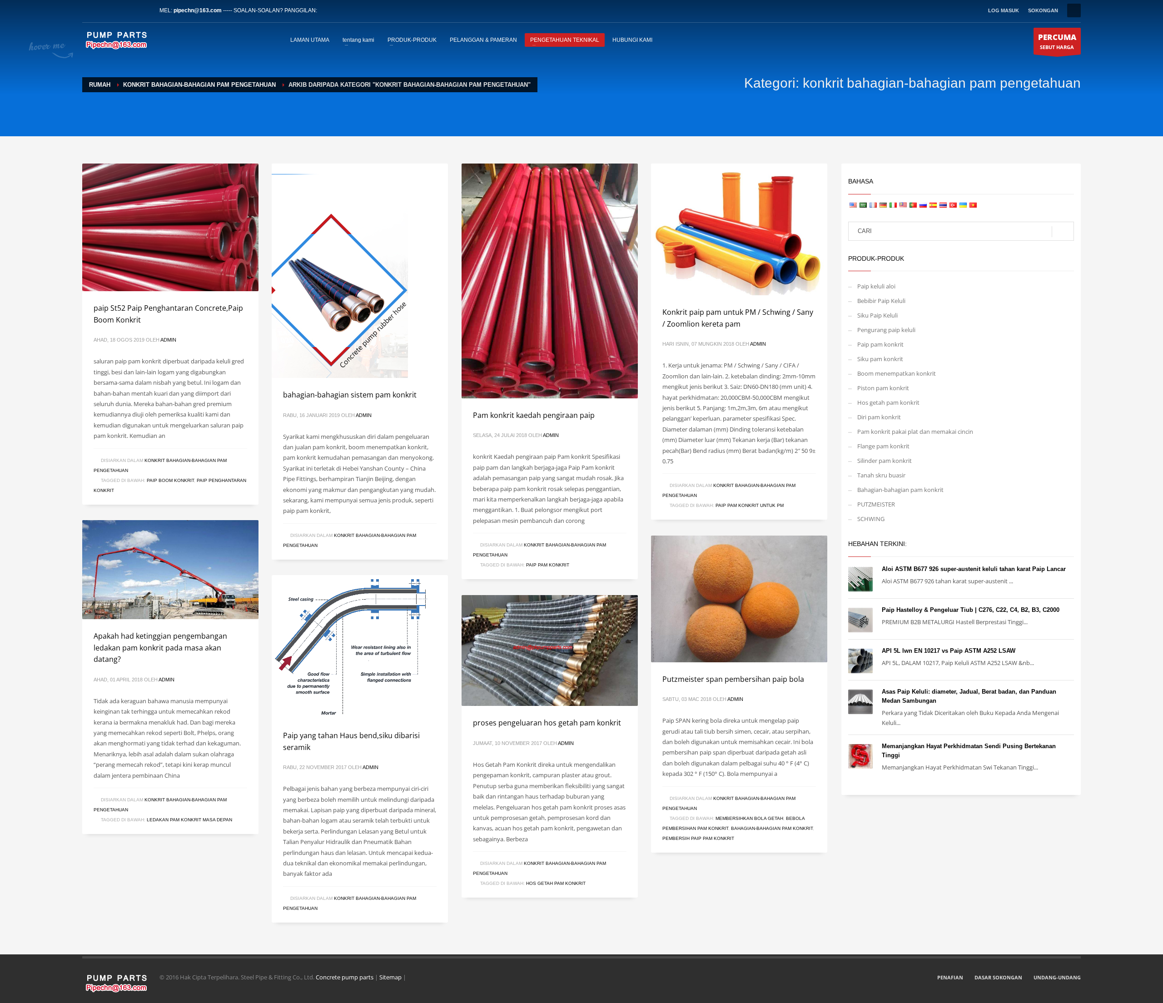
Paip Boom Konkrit (170, 480)
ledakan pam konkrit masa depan (189, 819)
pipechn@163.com (198, 10)
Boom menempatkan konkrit (896, 373)
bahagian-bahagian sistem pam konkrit (350, 395)
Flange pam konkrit (883, 446)
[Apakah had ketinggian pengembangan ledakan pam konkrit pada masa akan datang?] (170, 570)
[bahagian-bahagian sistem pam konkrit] (340, 271)
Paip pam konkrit (880, 344)
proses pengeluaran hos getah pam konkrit (547, 723)
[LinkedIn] (116, 10)
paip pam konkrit (547, 564)
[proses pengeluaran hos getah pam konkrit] (550, 650)
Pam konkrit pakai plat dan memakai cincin (915, 431)
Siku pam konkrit (880, 359)
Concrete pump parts (344, 977)
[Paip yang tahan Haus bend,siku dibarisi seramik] (351, 647)
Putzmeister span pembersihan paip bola (733, 679)
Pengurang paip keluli (886, 330)
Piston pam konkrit (883, 388)
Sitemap (390, 977)
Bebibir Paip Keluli (881, 301)
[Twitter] (102, 10)
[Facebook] (89, 10)
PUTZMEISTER (876, 504)
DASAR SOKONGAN (998, 977)
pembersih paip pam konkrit (698, 838)
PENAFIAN (950, 977)
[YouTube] (130, 10)
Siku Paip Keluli (877, 315)
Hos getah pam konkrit (556, 883)
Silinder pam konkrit (884, 461)
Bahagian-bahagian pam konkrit (772, 828)
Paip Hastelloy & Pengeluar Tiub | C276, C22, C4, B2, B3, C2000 (970, 609)
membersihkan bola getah (749, 818)
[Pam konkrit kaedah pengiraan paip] (550, 281)
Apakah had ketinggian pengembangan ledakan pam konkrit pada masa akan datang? (160, 647)
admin (168, 340)
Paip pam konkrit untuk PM (750, 505)
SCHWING (871, 519)
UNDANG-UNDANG (1057, 977)
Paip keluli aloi (876, 286)
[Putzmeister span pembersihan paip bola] (739, 599)
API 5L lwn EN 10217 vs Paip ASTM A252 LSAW (948, 650)
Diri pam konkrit (879, 417)
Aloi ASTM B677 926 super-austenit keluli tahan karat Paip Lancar (974, 569)
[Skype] (143, 10)
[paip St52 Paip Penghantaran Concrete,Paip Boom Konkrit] (170, 227)
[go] (1063, 231)
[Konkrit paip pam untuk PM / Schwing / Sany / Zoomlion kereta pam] (739, 229)
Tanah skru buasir (881, 475)
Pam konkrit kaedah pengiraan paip (534, 415)
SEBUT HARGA (1057, 41)
